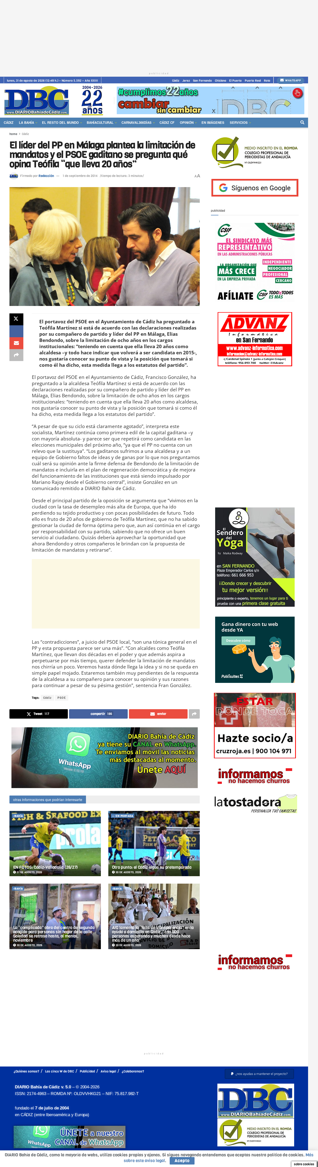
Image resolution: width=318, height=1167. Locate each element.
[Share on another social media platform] (16, 355)
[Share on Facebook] (16, 331)
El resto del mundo (60, 122)
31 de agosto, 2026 (29, 872)
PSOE (61, 698)
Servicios (239, 122)
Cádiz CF (166, 122)
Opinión (187, 122)
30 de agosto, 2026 (128, 872)
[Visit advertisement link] (210, 100)
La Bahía (26, 122)
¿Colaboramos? (133, 1071)
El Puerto (235, 81)
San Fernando (202, 81)
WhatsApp (292, 80)
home (13, 134)
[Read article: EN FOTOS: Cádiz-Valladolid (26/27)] (55, 843)
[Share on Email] (16, 343)
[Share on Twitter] (16, 319)
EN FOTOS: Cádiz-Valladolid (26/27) (45, 867)
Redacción (46, 176)
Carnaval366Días (136, 122)
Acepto (182, 1161)
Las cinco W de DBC (59, 1071)
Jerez (186, 81)
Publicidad (87, 1071)
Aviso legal (108, 1071)
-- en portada (122, 816)
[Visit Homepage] (55, 100)
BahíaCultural (100, 122)
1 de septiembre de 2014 (80, 176)
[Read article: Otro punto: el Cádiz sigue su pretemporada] (154, 843)
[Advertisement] (159, 34)
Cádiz (175, 81)
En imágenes (212, 122)
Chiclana (220, 81)
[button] (259, 1074)
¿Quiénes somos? (26, 1071)
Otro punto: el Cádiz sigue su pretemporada (152, 867)
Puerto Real (253, 81)
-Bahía (18, 816)
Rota (267, 81)
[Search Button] (302, 123)
